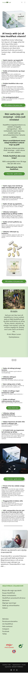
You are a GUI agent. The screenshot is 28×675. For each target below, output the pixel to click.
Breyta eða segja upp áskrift (11, 590)
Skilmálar (5, 619)
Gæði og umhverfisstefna (10, 605)
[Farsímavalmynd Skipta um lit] (25, 2)
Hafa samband (7, 626)
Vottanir (5, 608)
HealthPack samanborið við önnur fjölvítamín (13, 599)
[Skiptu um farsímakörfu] (21, 2)
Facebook (5, 631)
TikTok (4, 634)
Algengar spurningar (9, 603)
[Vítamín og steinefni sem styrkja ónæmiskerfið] (14, 531)
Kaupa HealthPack (8, 593)
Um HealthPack (7, 624)
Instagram (5, 629)
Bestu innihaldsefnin (9, 595)
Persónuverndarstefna (10, 621)
